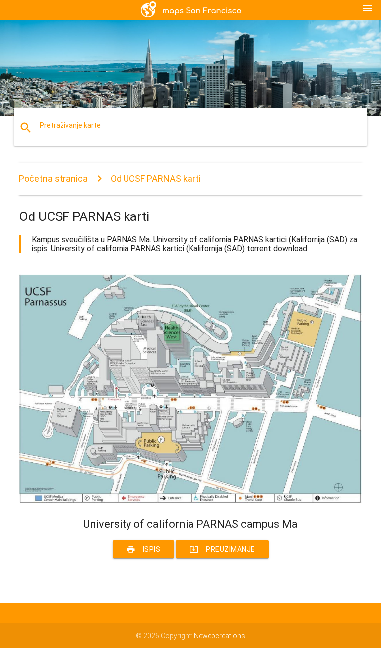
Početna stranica (53, 178)
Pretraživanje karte (70, 125)
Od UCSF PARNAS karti (156, 178)
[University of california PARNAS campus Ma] (190, 500)
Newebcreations (219, 636)
